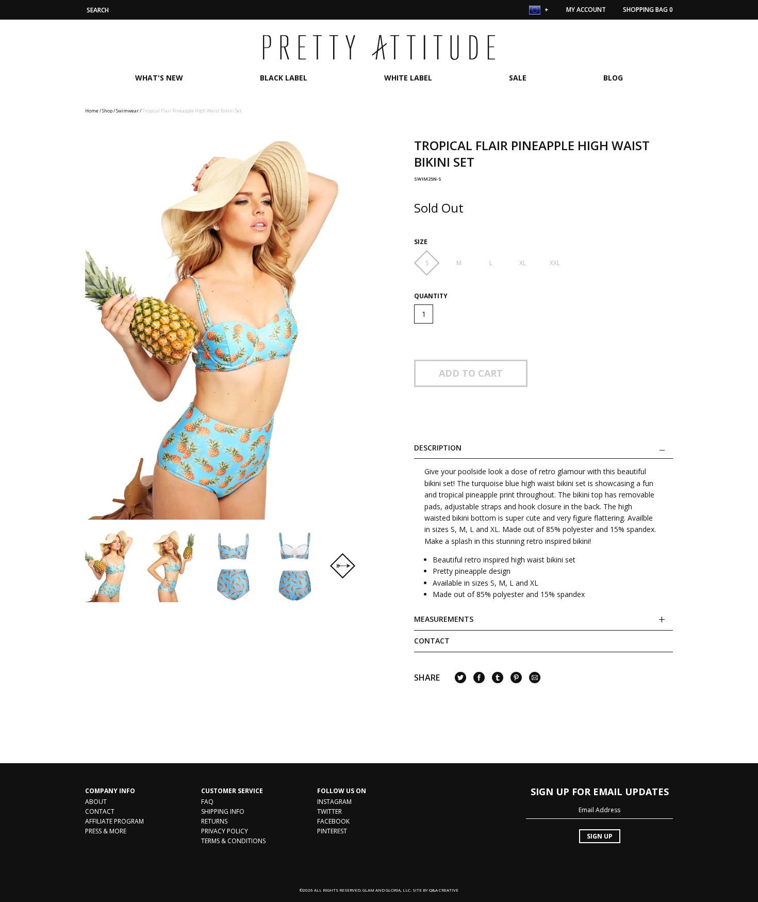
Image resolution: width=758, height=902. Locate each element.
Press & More (105, 831)
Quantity (431, 296)
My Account (586, 9)
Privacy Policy (224, 831)
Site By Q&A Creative (435, 890)
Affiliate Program (114, 821)
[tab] (543, 622)
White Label (408, 78)
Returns (214, 821)
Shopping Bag (648, 9)
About (96, 801)
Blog (613, 78)
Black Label (283, 78)
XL (522, 263)
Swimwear (127, 110)
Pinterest (332, 831)
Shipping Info (222, 811)
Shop (107, 110)
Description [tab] (438, 448)
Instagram (334, 801)
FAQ (207, 801)
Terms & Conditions (233, 840)
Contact (432, 641)
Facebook (333, 821)
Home (91, 110)
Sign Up (600, 836)
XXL (555, 263)
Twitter (329, 811)
